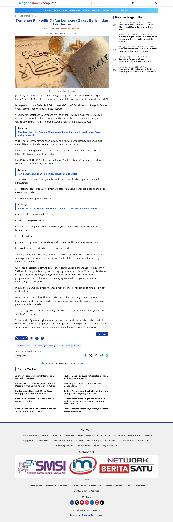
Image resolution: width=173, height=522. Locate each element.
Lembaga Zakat (71, 346)
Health (89, 435)
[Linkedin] (92, 502)
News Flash (43, 440)
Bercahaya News (30, 435)
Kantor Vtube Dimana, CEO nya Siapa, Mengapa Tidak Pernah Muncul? (34, 392)
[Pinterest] (82, 502)
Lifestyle (148, 435)
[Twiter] (77, 502)
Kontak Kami (95, 485)
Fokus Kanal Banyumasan (127, 435)
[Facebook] (72, 502)
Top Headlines (83, 445)
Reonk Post (128, 440)
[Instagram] (87, 502)
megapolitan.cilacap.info (70, 29)
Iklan (128, 485)
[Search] (133, 3)
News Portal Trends (62, 440)
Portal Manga (94, 440)
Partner (80, 440)
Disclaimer (139, 485)
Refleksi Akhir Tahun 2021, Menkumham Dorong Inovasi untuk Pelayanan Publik (35, 384)
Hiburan (96, 10)
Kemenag (24, 346)
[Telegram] (101, 356)
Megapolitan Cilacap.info (37, 3)
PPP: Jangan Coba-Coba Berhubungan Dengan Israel (83, 384)
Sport (140, 440)
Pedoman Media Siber (57, 485)
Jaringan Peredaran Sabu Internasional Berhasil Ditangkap (34, 377)
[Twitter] (91, 356)
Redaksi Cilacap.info (51, 28)
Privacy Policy (79, 485)
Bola (65, 10)
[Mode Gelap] (156, 3)
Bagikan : (21, 355)
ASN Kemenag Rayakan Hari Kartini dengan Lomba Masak (47, 173)
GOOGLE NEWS (76, 363)
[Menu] (17, 3)
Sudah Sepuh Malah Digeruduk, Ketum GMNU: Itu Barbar (34, 400)
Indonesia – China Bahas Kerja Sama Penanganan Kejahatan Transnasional (138, 70)
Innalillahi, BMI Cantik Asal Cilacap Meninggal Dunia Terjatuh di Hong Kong (136, 27)
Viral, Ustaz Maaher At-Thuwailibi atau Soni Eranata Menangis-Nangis (138, 50)
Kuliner (114, 10)
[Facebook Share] (85, 356)
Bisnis (45, 435)
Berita (57, 10)
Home (48, 10)
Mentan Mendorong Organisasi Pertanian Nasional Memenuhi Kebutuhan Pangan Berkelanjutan (84, 401)
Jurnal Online (103, 435)
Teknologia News (64, 445)
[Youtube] (97, 502)
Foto (80, 435)
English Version (110, 445)
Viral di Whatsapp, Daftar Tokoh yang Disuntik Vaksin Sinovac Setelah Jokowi (57, 208)
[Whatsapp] (107, 356)
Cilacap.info (87, 515)
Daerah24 (69, 435)
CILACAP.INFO (32, 95)
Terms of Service (114, 485)
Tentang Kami (35, 485)
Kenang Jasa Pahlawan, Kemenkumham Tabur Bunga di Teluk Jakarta (35, 410)
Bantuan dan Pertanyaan (86, 491)
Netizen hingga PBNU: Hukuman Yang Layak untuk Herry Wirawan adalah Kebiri (138, 39)
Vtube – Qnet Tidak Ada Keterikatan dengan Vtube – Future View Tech (86, 377)
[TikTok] (102, 502)
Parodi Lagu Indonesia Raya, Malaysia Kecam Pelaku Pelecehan (86, 410)
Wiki (96, 445)
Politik (86, 10)
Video (106, 10)
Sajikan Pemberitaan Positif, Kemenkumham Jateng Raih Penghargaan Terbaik (86, 392)
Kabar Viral (75, 10)
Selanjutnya (101, 334)
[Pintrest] (96, 356)
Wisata (124, 10)
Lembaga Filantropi (46, 346)
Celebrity (56, 435)
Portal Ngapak (111, 440)
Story (149, 440)
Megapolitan (28, 440)
